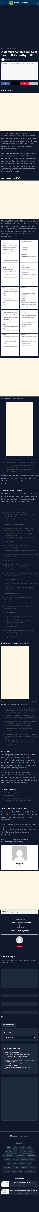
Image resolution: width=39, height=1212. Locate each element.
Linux (29, 1163)
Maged (9, 59)
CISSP (29, 1148)
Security (12, 136)
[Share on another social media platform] (33, 83)
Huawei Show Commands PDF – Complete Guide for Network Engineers (19, 1064)
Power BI (24, 1167)
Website (4, 1008)
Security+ (16, 912)
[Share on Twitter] (15, 83)
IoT (9, 1163)
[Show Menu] (2, 2)
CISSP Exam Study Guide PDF (13, 1052)
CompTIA (9, 912)
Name (4, 992)
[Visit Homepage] (19, 3)
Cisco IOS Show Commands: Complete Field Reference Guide (17, 1068)
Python (33, 1167)
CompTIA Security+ (11, 48)
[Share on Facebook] (5, 83)
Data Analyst (20, 1155)
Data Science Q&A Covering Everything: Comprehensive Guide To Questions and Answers (19, 1057)
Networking (7, 1167)
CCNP (22, 1148)
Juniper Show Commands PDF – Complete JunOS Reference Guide (19, 1060)
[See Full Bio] (24, 867)
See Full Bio (18, 867)
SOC (14, 1171)
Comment (5, 966)
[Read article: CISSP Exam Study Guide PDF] (5, 1183)
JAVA (14, 1163)
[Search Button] (37, 2)
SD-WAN (6, 1171)
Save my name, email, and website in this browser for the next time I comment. (18, 1018)
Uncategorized (29, 1171)
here (6, 814)
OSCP (16, 1167)
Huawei (15, 1159)
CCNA (15, 1148)
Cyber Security (7, 1155)
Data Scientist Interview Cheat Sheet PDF (17, 1054)
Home (3, 48)
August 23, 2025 (19, 59)
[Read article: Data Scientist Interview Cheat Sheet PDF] (5, 1191)
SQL (20, 1171)
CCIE (8, 1148)
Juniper (22, 1163)
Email (3, 1000)
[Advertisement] (19, 27)
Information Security (27, 1159)
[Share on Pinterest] (24, 83)
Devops (7, 1159)
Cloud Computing (11, 1151)
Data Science (31, 1155)
